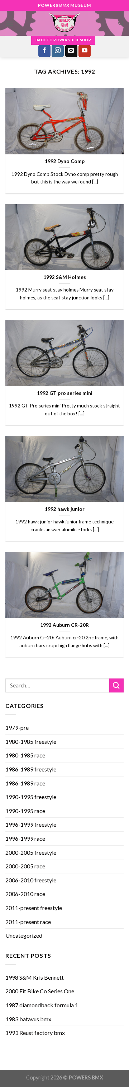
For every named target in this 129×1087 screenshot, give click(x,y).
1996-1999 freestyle (30, 824)
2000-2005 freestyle (30, 852)
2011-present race (28, 921)
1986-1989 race (25, 783)
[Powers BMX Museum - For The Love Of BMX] (64, 23)
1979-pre (17, 727)
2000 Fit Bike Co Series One (39, 991)
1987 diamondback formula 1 (41, 1005)
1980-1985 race (25, 755)
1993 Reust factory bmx (35, 1032)
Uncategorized (23, 935)
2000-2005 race (25, 866)
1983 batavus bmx (28, 1019)
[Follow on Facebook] (44, 51)
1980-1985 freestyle (30, 741)
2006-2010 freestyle (30, 880)
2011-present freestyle (33, 907)
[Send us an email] (71, 51)
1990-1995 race (25, 810)
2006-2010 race (25, 893)
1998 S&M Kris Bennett (34, 977)
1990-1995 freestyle (30, 796)
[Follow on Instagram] (58, 51)
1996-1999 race (25, 838)
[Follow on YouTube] (84, 51)
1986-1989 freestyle (30, 769)
